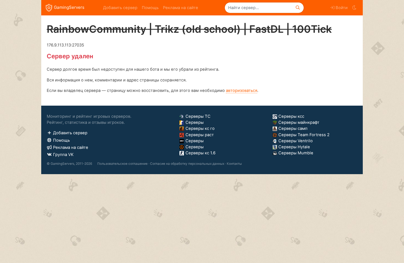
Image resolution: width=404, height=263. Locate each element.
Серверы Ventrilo (295, 140)
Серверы (195, 122)
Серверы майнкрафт (298, 122)
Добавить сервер (120, 7)
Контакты (234, 164)
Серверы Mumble (295, 152)
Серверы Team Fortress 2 (304, 134)
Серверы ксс (291, 116)
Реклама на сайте (180, 7)
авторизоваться (241, 90)
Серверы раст (200, 134)
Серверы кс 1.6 (200, 152)
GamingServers (69, 7)
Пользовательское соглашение (122, 164)
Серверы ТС (198, 116)
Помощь (150, 7)
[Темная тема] (354, 7)
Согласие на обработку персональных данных (187, 164)
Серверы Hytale (294, 146)
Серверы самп (293, 128)
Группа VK (63, 154)
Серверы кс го (200, 128)
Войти (342, 7)
